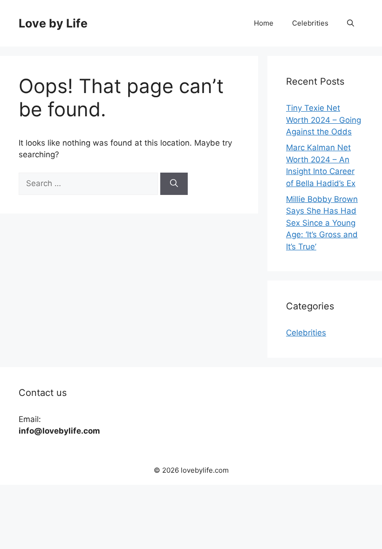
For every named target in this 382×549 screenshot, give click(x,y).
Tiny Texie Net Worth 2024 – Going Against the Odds (323, 119)
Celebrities (310, 23)
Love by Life (53, 23)
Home (263, 23)
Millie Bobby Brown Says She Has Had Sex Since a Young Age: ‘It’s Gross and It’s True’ (322, 222)
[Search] (174, 184)
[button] (350, 23)
